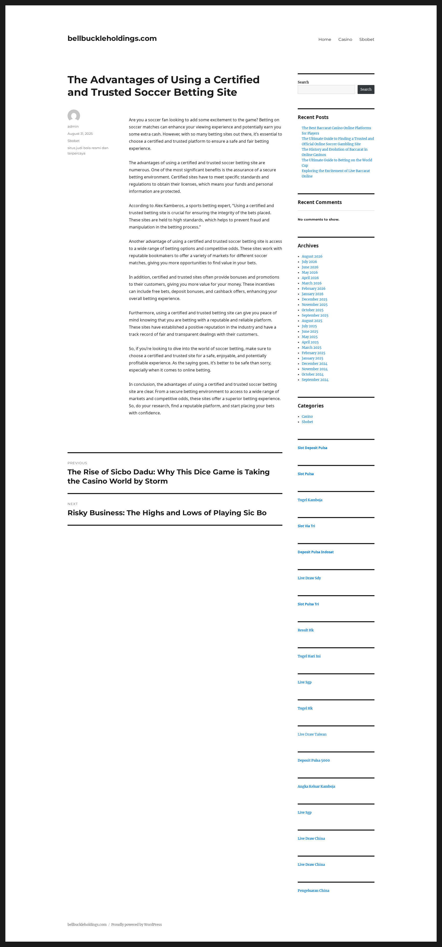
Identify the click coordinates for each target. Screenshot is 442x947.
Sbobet (366, 39)
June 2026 (310, 267)
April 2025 (310, 342)
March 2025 (312, 347)
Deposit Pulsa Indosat (316, 552)
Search (303, 82)
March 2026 (312, 283)
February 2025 (313, 353)
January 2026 (313, 294)
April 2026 (310, 278)
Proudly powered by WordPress (136, 924)
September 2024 (315, 380)
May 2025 (310, 337)
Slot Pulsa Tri (308, 604)
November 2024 (315, 369)
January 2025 (312, 358)
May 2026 (310, 272)
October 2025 (313, 310)
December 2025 (314, 299)
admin (73, 126)
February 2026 (314, 288)
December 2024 (314, 364)
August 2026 (312, 256)
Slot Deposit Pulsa (312, 448)
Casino (345, 39)
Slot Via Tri (306, 526)
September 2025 (315, 315)
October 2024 (313, 374)
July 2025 (309, 326)
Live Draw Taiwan (312, 734)
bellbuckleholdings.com (112, 38)
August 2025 (312, 321)
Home (324, 39)
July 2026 (309, 262)
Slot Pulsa (306, 474)
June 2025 (310, 331)
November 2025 (315, 305)
